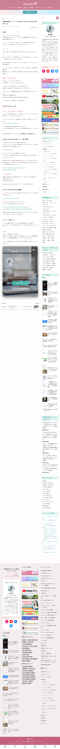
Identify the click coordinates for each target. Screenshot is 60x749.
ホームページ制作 (45, 221)
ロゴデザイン (45, 267)
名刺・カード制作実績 (46, 653)
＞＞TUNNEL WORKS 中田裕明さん (50, 536)
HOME (31, 739)
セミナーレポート (47, 143)
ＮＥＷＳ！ (46, 192)
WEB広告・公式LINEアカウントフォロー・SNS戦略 (49, 584)
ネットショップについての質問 (27, 670)
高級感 (44, 242)
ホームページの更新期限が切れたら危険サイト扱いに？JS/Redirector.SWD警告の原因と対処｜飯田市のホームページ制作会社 (50, 447)
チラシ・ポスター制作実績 (47, 609)
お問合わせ (33, 741)
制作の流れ (31, 7)
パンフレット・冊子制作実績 (47, 620)
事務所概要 (43, 645)
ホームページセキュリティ (47, 501)
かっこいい (51, 202)
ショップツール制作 (49, 156)
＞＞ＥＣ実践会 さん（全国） (48, 552)
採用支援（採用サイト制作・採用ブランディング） (48, 657)
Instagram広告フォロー (46, 575)
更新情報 (45, 186)
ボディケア (51, 221)
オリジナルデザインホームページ (48, 206)
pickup (44, 200)
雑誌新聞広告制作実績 (46, 664)
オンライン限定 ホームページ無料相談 (49, 596)
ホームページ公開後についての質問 (28, 672)
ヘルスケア (51, 219)
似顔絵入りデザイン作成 (46, 648)
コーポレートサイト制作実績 (50, 153)
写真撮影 (51, 267)
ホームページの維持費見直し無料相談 (48, 626)
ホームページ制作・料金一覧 (47, 632)
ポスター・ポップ (45, 223)
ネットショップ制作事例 (50, 162)
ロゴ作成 (44, 227)
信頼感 (55, 227)
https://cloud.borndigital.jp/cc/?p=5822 (11, 198)
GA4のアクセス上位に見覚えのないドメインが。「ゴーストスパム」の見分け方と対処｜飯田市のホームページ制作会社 (50, 467)
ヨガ (47, 225)
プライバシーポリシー (46, 622)
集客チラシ (44, 240)
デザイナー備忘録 (46, 493)
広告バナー (47, 181)
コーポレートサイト (46, 208)
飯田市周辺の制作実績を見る (20, 288)
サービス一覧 (13, 7)
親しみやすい (45, 238)
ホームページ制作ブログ (48, 7)
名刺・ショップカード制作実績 (50, 174)
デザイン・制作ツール (47, 495)
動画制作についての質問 (47, 269)
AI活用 (44, 480)
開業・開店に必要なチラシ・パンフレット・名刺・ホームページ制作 (48, 661)
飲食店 (53, 240)
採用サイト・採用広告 (47, 507)
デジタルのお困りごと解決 (47, 497)
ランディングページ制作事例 (50, 169)
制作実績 (19, 7)
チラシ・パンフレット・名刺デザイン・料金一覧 (48, 606)
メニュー (44, 225)
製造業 (52, 236)
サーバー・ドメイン (46, 491)
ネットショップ (53, 215)
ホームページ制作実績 (46, 635)
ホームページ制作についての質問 (49, 261)
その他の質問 (45, 254)
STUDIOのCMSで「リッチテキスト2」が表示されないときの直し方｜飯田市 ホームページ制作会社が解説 (50, 425)
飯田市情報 (46, 189)
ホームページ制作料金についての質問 (49, 265)
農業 (49, 238)
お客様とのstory (45, 202)
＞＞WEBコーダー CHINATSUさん (50, 532)
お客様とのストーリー (48, 141)
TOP (8, 7)
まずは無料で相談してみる (20, 283)
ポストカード (52, 223)
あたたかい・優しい (49, 200)
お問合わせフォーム (45, 590)
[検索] (57, 18)
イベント (55, 202)
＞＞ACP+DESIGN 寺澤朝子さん (49, 529)
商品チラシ (49, 229)
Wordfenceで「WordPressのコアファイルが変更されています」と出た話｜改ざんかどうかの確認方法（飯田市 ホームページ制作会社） (50, 436)
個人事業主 (44, 229)
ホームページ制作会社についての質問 (49, 263)
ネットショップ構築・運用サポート (48, 615)
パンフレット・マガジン (50, 164)
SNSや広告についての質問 (48, 252)
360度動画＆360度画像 (46, 570)
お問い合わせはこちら (30, 12)
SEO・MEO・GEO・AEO (48, 482)
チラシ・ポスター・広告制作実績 (50, 159)
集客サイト (53, 238)
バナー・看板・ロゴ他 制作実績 (48, 617)
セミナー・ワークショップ (47, 602)
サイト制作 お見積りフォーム (47, 600)
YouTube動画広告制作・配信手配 (48, 588)
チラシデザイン (52, 254)
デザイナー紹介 (38, 7)
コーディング (45, 489)
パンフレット (45, 217)
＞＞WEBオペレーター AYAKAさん (50, 531)
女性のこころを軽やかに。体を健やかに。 (50, 178)
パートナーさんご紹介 (48, 146)
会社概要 (46, 171)
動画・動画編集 (46, 505)
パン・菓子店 (50, 217)
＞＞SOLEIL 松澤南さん (47, 523)
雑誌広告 (49, 240)
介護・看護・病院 (50, 227)
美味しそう (44, 236)
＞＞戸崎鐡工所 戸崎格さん (48, 534)
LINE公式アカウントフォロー (47, 578)
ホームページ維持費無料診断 (47, 637)
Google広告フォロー (45, 573)
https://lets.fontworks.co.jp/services (10, 123)
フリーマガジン (45, 219)
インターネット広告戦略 (26, 644)
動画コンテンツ (47, 184)
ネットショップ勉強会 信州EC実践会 (49, 612)
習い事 (49, 236)
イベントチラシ (45, 204)
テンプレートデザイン (46, 215)
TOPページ (43, 581)
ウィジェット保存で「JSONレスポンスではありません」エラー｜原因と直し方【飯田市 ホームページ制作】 (50, 458)
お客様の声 (25, 7)
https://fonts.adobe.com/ (8, 149)
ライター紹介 (44, 640)
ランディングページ (53, 225)
